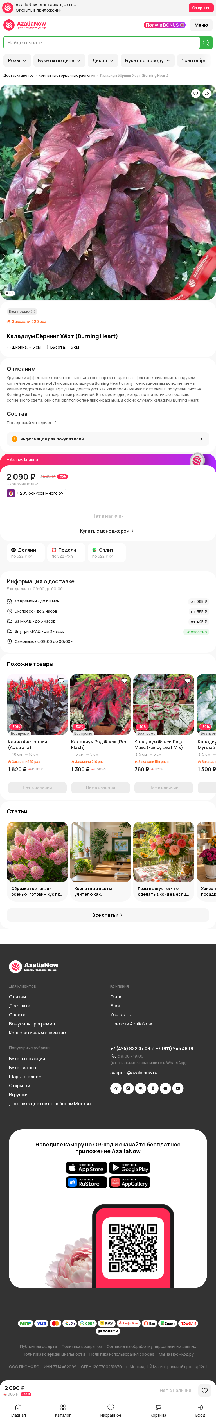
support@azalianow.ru (134, 1073)
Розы (14, 60)
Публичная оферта (38, 1346)
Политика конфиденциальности (53, 1354)
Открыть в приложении (39, 10)
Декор (99, 60)
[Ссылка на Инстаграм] (128, 1088)
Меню (201, 25)
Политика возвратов (82, 1346)
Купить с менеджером (104, 531)
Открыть (201, 7)
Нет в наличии (175, 1390)
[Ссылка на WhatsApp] (165, 1088)
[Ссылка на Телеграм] (116, 1088)
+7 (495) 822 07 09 (130, 1048)
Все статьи (105, 915)
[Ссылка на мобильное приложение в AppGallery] (129, 1182)
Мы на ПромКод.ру (176, 1354)
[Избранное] (195, 93)
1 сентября (194, 60)
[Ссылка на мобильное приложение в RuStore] (86, 1182)
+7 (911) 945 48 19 (174, 1048)
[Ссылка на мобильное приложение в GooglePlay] (129, 1167)
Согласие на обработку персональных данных (151, 1346)
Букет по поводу (144, 60)
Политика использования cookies (121, 1354)
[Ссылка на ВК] (140, 1088)
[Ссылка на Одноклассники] (153, 1088)
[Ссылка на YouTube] (178, 1088)
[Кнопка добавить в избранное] (61, 680)
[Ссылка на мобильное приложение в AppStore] (86, 1167)
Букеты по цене (56, 60)
